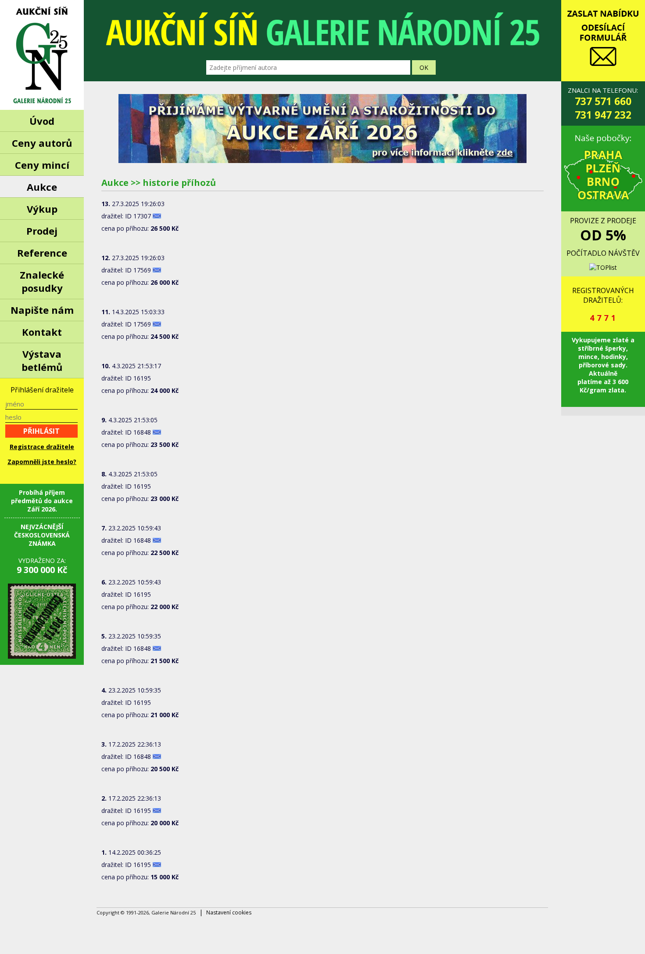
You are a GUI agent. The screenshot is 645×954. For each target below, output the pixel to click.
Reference (42, 252)
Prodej (41, 230)
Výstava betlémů (42, 360)
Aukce (42, 186)
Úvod (41, 120)
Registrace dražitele (42, 447)
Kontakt (42, 331)
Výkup (42, 208)
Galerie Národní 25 (42, 55)
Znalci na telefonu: (603, 104)
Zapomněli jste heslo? (41, 461)
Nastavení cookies (228, 912)
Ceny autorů (42, 142)
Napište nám (42, 309)
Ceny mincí (42, 164)
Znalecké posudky (42, 281)
